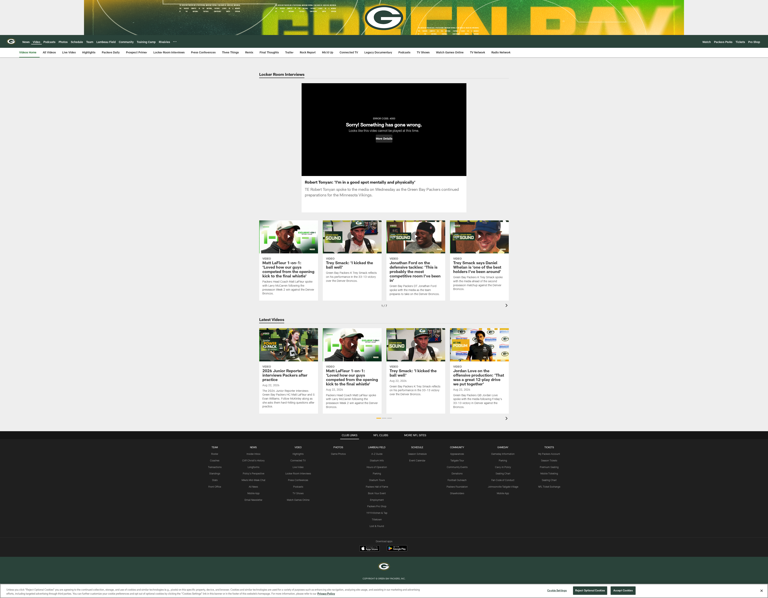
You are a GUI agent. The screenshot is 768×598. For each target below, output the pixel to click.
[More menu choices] (174, 41)
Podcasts (298, 486)
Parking (377, 473)
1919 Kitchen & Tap (376, 512)
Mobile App (253, 493)
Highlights (298, 453)
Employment (377, 499)
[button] (384, 139)
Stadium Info (377, 460)
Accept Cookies (623, 590)
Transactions (215, 467)
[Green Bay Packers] (384, 567)
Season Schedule (417, 453)
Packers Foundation (457, 486)
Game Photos (338, 453)
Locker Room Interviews (298, 473)
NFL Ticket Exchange (549, 486)
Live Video (298, 467)
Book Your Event (377, 493)
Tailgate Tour (457, 460)
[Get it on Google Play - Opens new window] (397, 550)
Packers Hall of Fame (377, 486)
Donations (457, 473)
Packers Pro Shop (376, 506)
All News (253, 486)
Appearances (457, 453)
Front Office (214, 486)
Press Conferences (298, 480)
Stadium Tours (377, 480)
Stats (215, 480)
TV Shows (298, 493)
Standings (214, 473)
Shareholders (457, 493)
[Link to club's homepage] (11, 41)
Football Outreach (457, 480)
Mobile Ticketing (549, 473)
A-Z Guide (376, 453)
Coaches (214, 460)
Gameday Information (503, 453)
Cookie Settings (557, 590)
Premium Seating (549, 467)
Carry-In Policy (503, 467)
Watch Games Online (298, 499)
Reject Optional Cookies (590, 590)
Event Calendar (417, 460)
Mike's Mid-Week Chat (253, 480)
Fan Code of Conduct (502, 480)
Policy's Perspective (253, 473)
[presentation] (507, 306)
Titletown (377, 519)
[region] (384, 591)
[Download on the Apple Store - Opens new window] (370, 548)
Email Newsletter (253, 499)
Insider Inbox (253, 453)
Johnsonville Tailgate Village (503, 486)
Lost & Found (377, 526)
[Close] (761, 590)
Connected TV (298, 460)
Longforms (253, 467)
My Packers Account (549, 453)
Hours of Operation (377, 467)
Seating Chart (503, 473)
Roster (214, 453)
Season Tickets (549, 460)
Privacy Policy (326, 593)
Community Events (457, 467)
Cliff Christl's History (253, 460)
